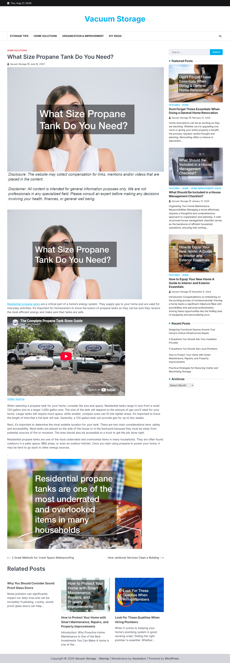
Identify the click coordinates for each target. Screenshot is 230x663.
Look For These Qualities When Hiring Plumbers (137, 620)
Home (185, 105)
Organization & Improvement (83, 36)
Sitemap (104, 658)
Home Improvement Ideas (206, 188)
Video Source (15, 399)
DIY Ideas (115, 36)
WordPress (172, 658)
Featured (174, 105)
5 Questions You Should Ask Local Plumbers (193, 348)
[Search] (220, 36)
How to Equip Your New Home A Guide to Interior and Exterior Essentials (191, 283)
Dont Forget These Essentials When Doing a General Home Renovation (194, 111)
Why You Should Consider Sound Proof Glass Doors (30, 585)
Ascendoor (139, 658)
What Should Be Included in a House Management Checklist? (195, 194)
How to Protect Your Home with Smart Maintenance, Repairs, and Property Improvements (84, 622)
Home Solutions (45, 36)
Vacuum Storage (115, 18)
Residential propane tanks (23, 304)
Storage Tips (19, 36)
